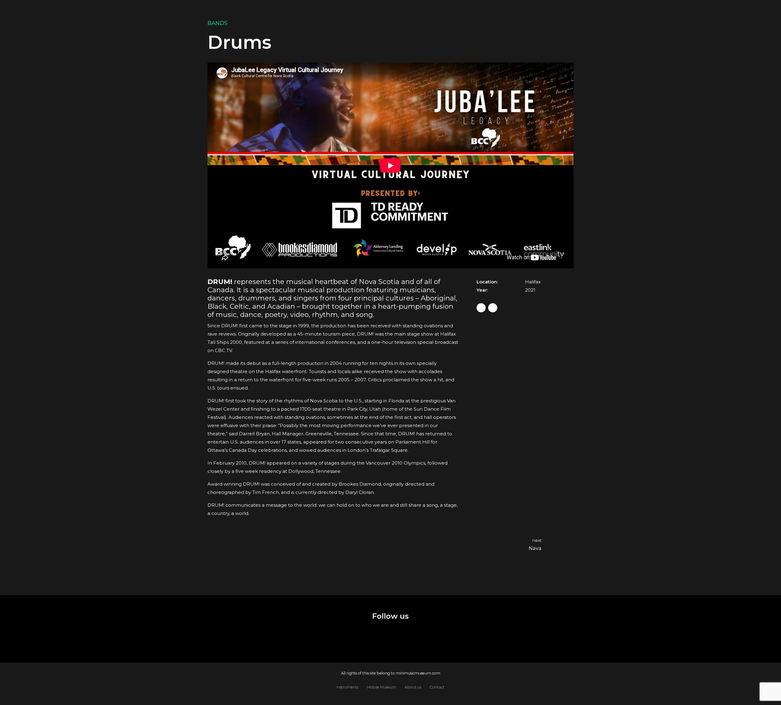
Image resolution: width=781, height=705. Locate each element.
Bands (217, 23)
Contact (437, 687)
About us (413, 687)
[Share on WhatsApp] (492, 307)
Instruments (347, 687)
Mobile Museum (381, 687)
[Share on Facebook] (481, 307)
